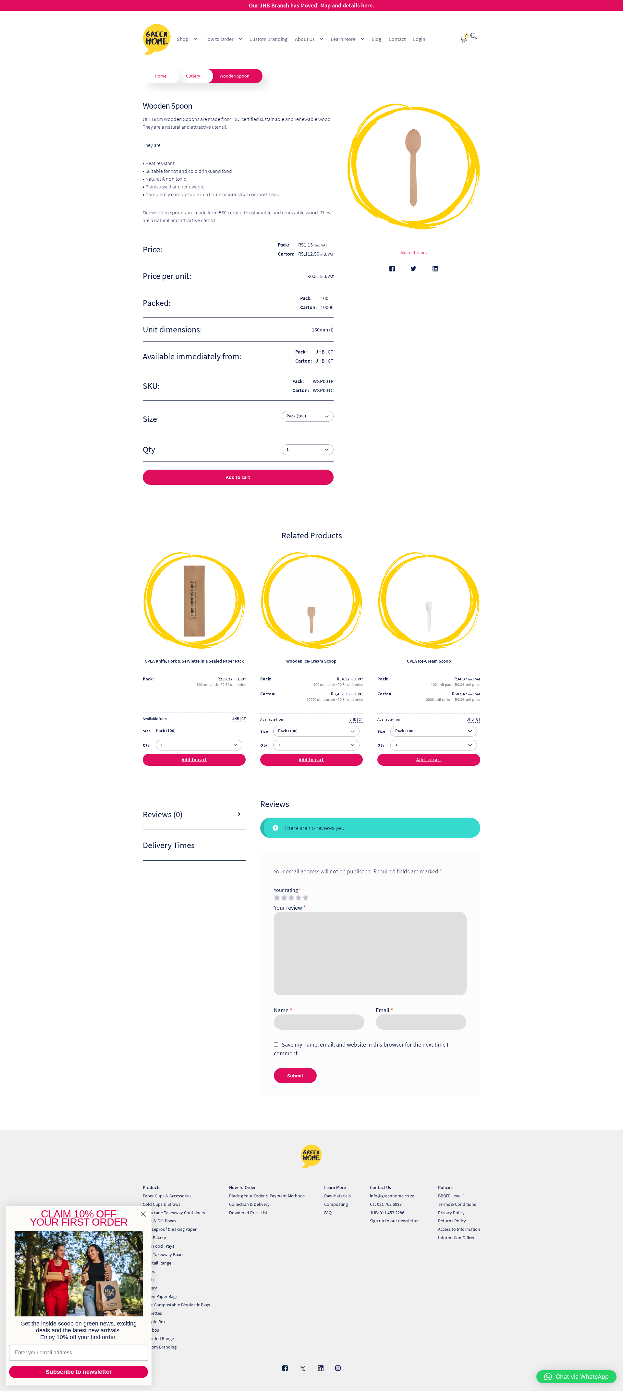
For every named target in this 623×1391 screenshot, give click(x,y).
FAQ (328, 1213)
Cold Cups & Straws (161, 1204)
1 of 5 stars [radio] (277, 898)
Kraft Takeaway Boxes (163, 1254)
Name (283, 1010)
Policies (445, 1187)
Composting (336, 1204)
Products (151, 1187)
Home (160, 76)
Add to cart (238, 477)
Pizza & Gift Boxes (159, 1221)
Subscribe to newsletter (79, 1372)
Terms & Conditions (457, 1204)
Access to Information (459, 1229)
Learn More (343, 39)
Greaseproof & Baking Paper (170, 1229)
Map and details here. (347, 5)
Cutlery (193, 76)
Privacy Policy (451, 1213)
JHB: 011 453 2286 (387, 1213)
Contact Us (380, 1187)
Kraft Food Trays (158, 1246)
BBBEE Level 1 (451, 1196)
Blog (376, 39)
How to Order (219, 39)
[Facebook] (392, 268)
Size (150, 419)
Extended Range (158, 1338)
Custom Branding (268, 39)
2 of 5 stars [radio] (284, 898)
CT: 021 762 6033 (386, 1204)
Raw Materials (337, 1196)
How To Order (242, 1187)
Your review (290, 907)
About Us (305, 39)
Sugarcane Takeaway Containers (174, 1213)
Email (384, 1010)
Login (419, 39)
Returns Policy (452, 1221)
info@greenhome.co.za (392, 1196)
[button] (576, 1376)
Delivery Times (169, 845)
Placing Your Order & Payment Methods (267, 1196)
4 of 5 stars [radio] (298, 898)
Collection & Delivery (249, 1204)
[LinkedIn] (435, 268)
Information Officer (456, 1238)
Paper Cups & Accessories (167, 1196)
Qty (146, 745)
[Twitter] (413, 268)
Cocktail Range (157, 1263)
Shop (183, 39)
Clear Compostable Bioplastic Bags (176, 1305)
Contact (397, 39)
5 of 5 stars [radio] (305, 898)
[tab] (194, 814)
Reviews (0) (163, 814)
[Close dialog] (143, 1214)
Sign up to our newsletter (394, 1221)
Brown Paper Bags (160, 1296)
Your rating (287, 890)
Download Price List (248, 1213)
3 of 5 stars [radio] (291, 898)
